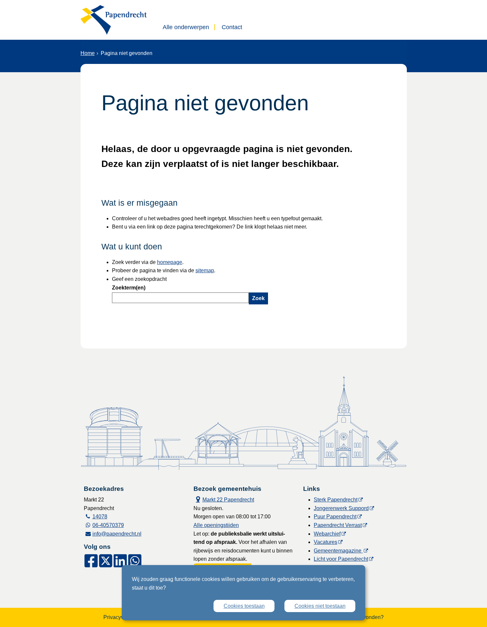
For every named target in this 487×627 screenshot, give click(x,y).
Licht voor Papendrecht (341, 559)
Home (88, 53)
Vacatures (325, 542)
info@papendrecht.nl (116, 534)
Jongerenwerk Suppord (341, 508)
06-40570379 (108, 525)
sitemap (204, 270)
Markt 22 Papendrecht (223, 499)
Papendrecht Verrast (338, 525)
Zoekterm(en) (128, 287)
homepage (169, 262)
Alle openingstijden (216, 525)
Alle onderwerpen (186, 27)
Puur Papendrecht (335, 516)
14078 (99, 516)
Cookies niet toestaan (320, 606)
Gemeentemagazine (338, 550)
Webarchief (327, 534)
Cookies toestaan (244, 606)
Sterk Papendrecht (335, 499)
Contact (232, 27)
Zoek (258, 298)
